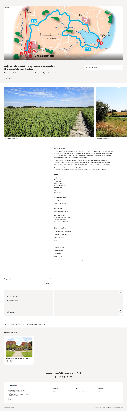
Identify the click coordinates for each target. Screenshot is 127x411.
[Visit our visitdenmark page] (63, 377)
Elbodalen (58, 244)
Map (7, 78)
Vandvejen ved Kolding (62, 234)
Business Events (57, 393)
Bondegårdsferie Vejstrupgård (62, 217)
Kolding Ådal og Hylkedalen (63, 231)
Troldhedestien (60, 247)
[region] (88, 303)
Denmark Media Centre (81, 391)
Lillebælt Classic (60, 253)
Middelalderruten (60, 237)
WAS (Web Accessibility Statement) (114, 407)
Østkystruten (59, 256)
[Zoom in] (120, 310)
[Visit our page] (59, 377)
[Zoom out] (120, 314)
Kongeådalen (59, 250)
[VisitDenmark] (13, 385)
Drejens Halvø (60, 241)
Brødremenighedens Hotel (61, 203)
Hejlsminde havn (59, 178)
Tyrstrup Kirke (59, 187)
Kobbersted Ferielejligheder (61, 221)
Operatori (55, 394)
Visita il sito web (92, 67)
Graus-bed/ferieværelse (60, 219)
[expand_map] (120, 292)
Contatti (100, 393)
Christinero (58, 192)
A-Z (99, 391)
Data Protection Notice (99, 407)
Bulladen (57, 191)
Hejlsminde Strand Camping (61, 211)
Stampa (55, 391)
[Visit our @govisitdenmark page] (67, 377)
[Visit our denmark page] (56, 377)
